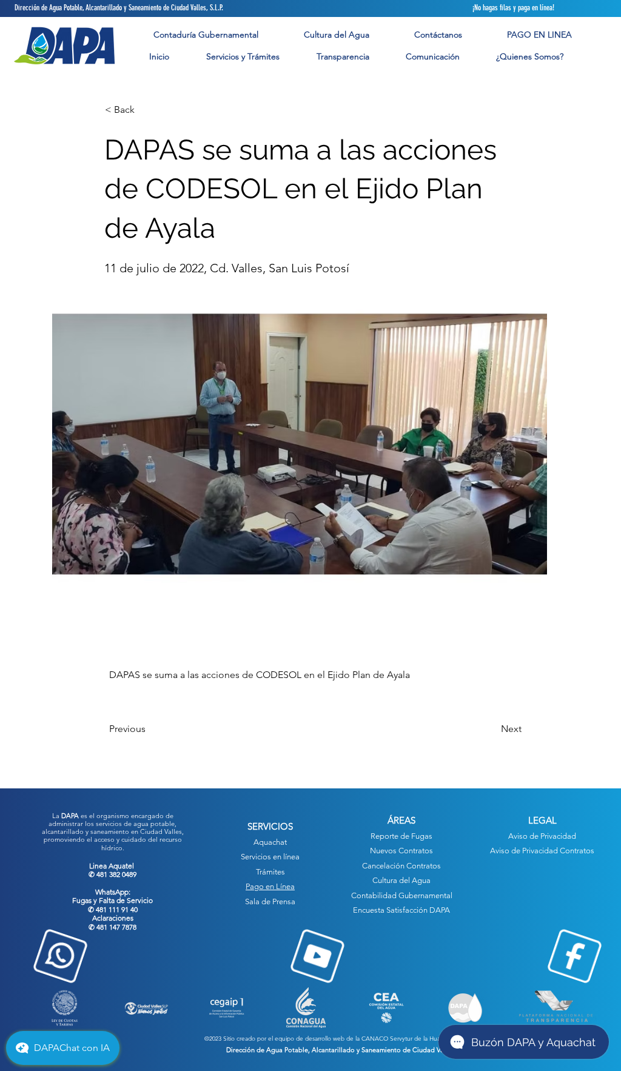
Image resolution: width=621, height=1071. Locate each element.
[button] (242, 56)
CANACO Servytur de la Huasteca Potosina (420, 1038)
